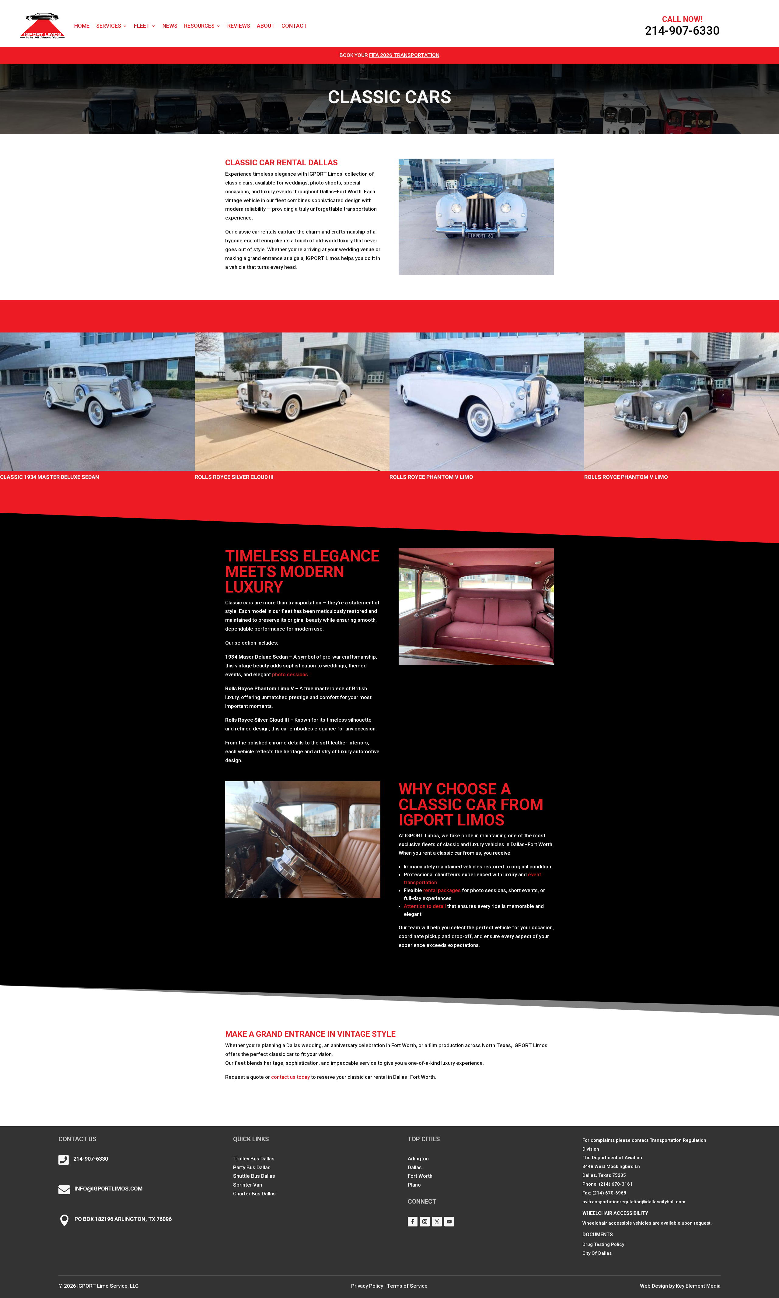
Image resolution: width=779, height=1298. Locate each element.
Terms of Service (407, 1286)
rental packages (442, 890)
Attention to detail (425, 906)
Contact (294, 26)
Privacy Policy (367, 1286)
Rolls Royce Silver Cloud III (234, 477)
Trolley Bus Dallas (253, 1159)
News (169, 26)
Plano (414, 1185)
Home (81, 26)
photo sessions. (290, 674)
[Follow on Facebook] (412, 1221)
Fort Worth (420, 1176)
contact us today (290, 1077)
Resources (199, 26)
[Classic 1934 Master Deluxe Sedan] (97, 401)
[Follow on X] (437, 1221)
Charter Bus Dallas (254, 1194)
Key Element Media (698, 1286)
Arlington (418, 1159)
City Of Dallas (597, 1253)
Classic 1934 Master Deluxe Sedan (49, 477)
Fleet (142, 26)
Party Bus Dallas (252, 1167)
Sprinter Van (247, 1185)
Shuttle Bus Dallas (254, 1176)
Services (108, 26)
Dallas (415, 1167)
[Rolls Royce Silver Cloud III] (292, 401)
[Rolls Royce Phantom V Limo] (487, 401)
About (266, 26)
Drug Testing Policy (603, 1244)
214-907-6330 (682, 30)
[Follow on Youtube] (449, 1221)
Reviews (238, 26)
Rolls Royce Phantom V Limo (431, 477)
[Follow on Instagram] (425, 1221)
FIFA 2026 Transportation (404, 55)
